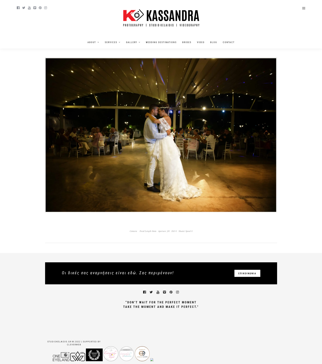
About (92, 42)
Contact (229, 42)
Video (201, 42)
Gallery (131, 42)
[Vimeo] (34, 8)
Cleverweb (74, 345)
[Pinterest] (40, 8)
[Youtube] (29, 8)
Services (111, 42)
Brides (186, 42)
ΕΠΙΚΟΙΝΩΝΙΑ (247, 273)
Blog (213, 42)
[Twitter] (151, 292)
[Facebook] (144, 292)
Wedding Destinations (161, 42)
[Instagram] (45, 8)
